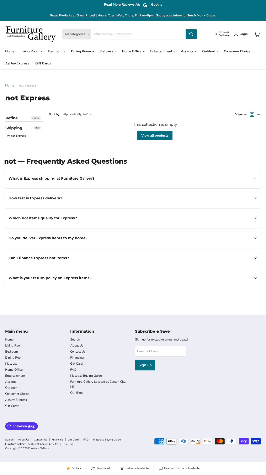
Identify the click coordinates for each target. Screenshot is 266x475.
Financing (77, 357)
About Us (76, 345)
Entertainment (161, 51)
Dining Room (81, 51)
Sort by (54, 114)
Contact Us (77, 351)
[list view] (258, 114)
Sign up (145, 365)
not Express (18, 136)
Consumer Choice (237, 51)
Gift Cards (43, 63)
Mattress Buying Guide (86, 376)
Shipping (13, 128)
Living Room (30, 51)
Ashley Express (17, 63)
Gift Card (76, 363)
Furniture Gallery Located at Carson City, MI (31, 444)
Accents (187, 51)
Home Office (132, 51)
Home (9, 51)
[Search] (191, 34)
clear (37, 127)
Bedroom (55, 51)
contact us (236, 248)
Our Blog (76, 393)
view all (36, 118)
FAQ (73, 370)
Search (75, 339)
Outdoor (209, 51)
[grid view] (252, 114)
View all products (155, 135)
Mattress (107, 51)
